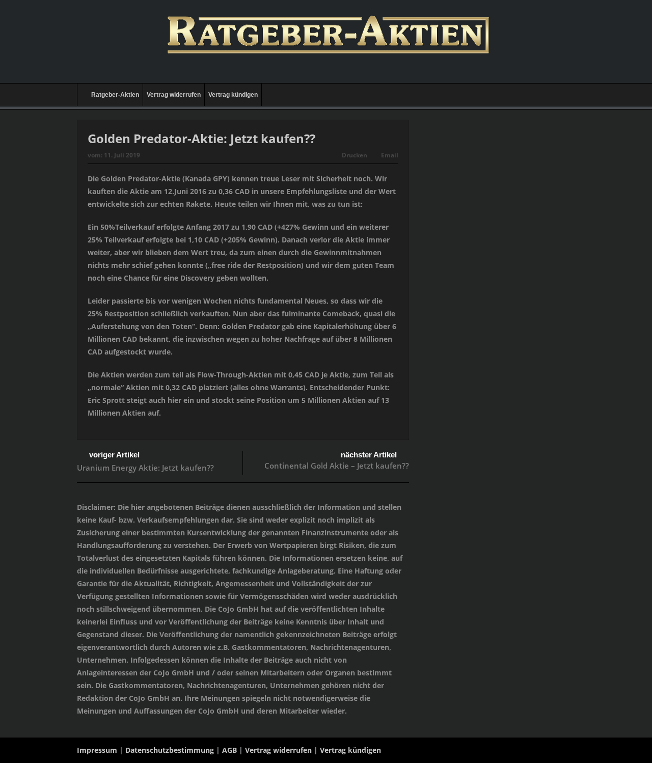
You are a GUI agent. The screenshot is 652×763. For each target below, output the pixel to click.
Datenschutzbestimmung (169, 750)
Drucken (354, 155)
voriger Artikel (114, 454)
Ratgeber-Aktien (115, 94)
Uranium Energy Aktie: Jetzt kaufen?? (145, 467)
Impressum (97, 750)
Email (389, 155)
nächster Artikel (369, 454)
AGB (229, 750)
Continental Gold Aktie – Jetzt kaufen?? (336, 465)
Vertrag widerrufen (174, 94)
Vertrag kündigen (233, 94)
